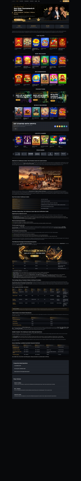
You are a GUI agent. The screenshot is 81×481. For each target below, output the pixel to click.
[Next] (67, 42)
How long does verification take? (20, 368)
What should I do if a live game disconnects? (22, 371)
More (16, 128)
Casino (17, 1)
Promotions (31, 1)
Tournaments (26, 1)
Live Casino (21, 1)
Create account (66, 1)
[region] (40, 44)
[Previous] (13, 42)
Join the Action (18, 19)
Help (39, 1)
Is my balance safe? (17, 365)
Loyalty (36, 1)
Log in (61, 1)
